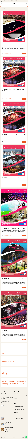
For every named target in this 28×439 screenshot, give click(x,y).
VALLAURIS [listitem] (16, 398)
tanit (23, 384)
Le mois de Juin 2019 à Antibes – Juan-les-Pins (13, 178)
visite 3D (15, 385)
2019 (7, 381)
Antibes (17, 381)
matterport (3, 384)
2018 (6, 381)
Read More (24, 53)
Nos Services (15, 403)
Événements (23, 385)
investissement (12, 383)
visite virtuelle (17, 385)
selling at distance (14, 384)
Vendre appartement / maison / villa (19, 409)
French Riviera (24, 382)
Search (3, 353)
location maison (23, 383)
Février (2, 383)
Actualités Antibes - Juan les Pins (7, 53)
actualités (13, 381)
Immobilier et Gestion (4, 373)
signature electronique (21, 384)
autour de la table (21, 381)
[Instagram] (19, 437)
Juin (21, 383)
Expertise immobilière (20, 382)
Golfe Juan (4, 383)
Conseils (3, 372)
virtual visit (13, 385)
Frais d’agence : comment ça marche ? (7, 360)
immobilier (10, 383)
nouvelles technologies (6, 384)
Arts (19, 381)
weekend (20, 385)
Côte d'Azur (6, 382)
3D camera (3, 381)
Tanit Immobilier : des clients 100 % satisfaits (8, 361)
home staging (7, 383)
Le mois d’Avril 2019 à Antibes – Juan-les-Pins (13, 228)
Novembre (9, 384)
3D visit (4, 381)
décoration (11, 382)
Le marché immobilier (4, 374)
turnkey (5, 385)
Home (2, 8)
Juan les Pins (17, 383)
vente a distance (7, 385)
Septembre (17, 384)
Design (9, 382)
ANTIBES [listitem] (16, 395)
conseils (4, 382)
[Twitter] (18, 437)
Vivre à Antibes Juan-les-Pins (5, 375)
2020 (9, 381)
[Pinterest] (23, 437)
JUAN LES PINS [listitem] (16, 393)
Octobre (11, 384)
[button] (26, 437)
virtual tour (10, 385)
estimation (13, 382)
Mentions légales (16, 412)
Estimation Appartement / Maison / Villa (19, 406)
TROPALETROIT (3, 385)
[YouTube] (22, 437)
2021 (10, 381)
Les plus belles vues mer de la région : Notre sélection (9, 362)
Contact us (2, 402)
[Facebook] (16, 437)
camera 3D (24, 381)
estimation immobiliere (16, 382)
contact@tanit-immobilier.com (5, 401)
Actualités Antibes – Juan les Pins (6, 371)
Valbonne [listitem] (16, 396)
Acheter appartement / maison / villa (19, 404)
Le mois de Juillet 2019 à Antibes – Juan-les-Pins (14, 134)
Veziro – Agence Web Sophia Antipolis (18, 418)
